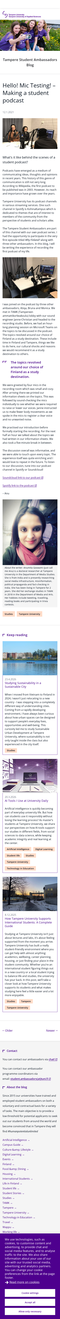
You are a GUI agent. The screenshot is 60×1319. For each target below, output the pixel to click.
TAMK (6, 1203)
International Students (16, 1178)
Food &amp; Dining (14, 1169)
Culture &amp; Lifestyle (17, 1149)
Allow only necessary (30, 1311)
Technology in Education (20, 868)
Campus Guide (12, 1144)
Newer (51, 1030)
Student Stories (12, 1193)
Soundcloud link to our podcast (21, 477)
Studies (9, 614)
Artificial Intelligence (18, 849)
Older (8, 1030)
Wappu (7, 1227)
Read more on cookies (24, 1282)
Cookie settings (30, 1292)
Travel (7, 1222)
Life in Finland (11, 1183)
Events (7, 1159)
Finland (7, 1164)
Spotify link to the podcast (18, 485)
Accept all (30, 1302)
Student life (13, 855)
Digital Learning (44, 849)
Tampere (26, 1001)
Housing (8, 1174)
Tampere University (29, 614)
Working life (10, 1232)
